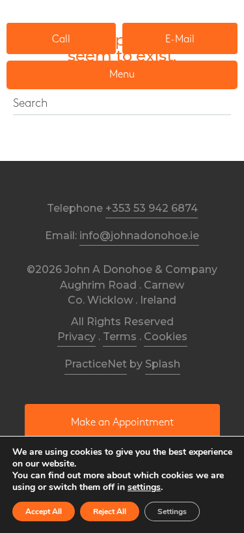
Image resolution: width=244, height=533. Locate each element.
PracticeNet (95, 364)
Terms (120, 336)
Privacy (76, 336)
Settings (172, 511)
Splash (162, 364)
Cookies (165, 336)
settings (144, 487)
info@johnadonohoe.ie (139, 235)
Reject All (109, 511)
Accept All (43, 511)
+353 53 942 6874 (151, 208)
